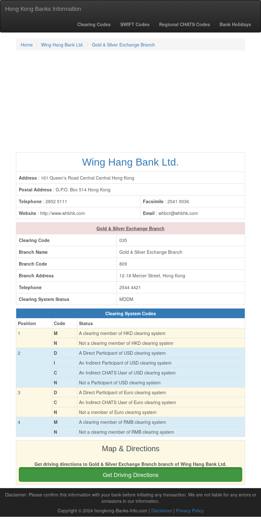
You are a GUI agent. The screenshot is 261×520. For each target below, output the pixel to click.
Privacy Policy (190, 510)
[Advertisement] (130, 101)
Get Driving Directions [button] (131, 474)
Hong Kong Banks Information (43, 8)
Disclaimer (161, 510)
